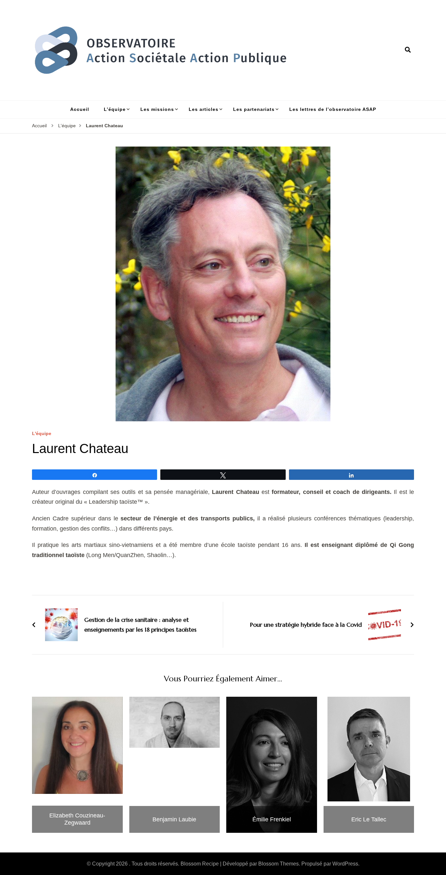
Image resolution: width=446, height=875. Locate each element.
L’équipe (115, 109)
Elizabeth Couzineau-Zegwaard (77, 819)
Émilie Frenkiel (271, 819)
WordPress (345, 863)
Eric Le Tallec (368, 819)
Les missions (157, 109)
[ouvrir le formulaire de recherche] (408, 50)
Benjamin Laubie (174, 819)
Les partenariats (254, 109)
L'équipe (41, 433)
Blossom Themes (278, 863)
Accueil (79, 109)
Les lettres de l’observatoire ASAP (332, 109)
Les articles (203, 109)
